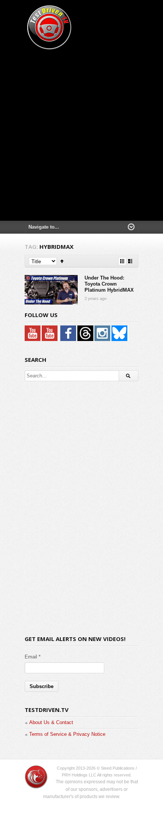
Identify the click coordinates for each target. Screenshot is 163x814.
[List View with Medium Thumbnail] (130, 261)
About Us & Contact (51, 722)
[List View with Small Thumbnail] (122, 261)
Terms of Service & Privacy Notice (67, 734)
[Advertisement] (81, 132)
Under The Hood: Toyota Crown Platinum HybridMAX (109, 284)
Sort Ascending (62, 261)
